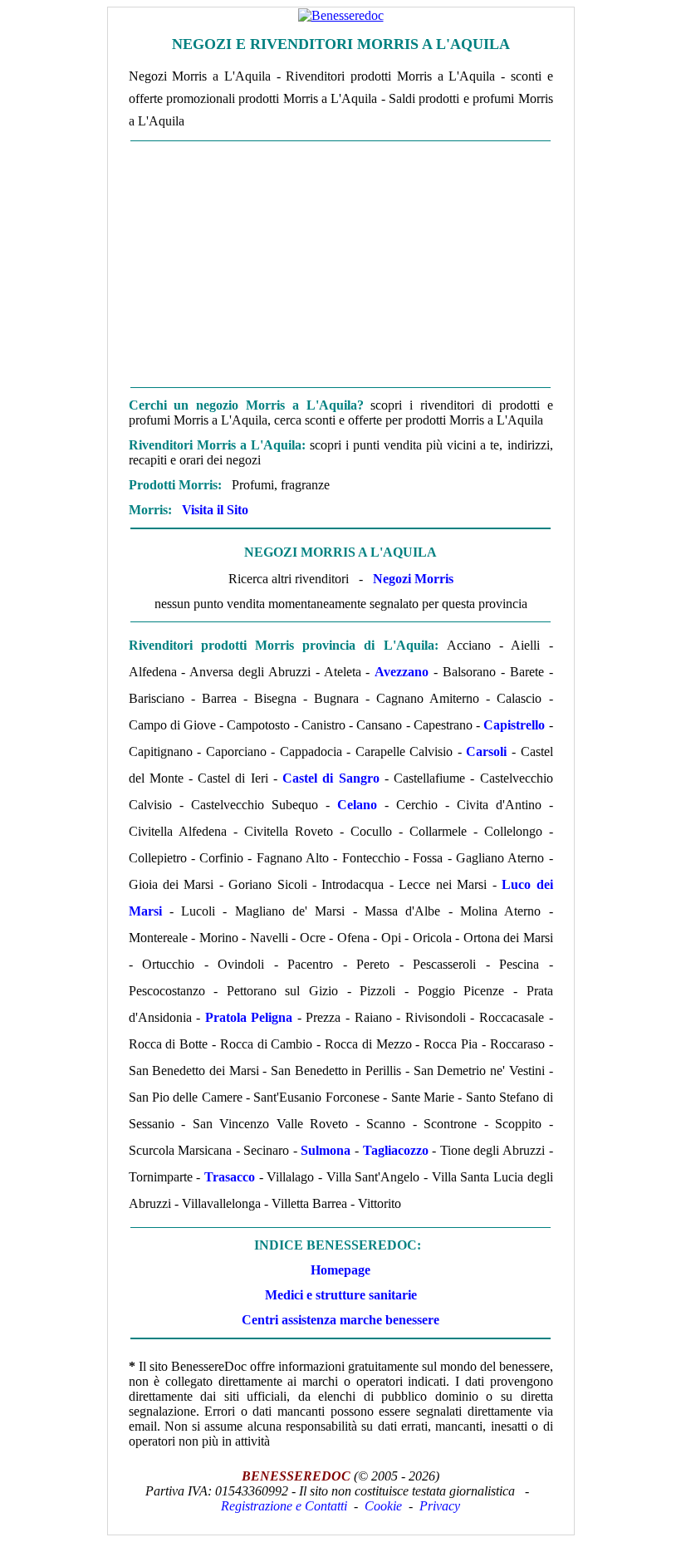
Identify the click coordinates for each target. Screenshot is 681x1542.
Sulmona (325, 1150)
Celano (357, 805)
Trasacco (229, 1177)
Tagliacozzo (396, 1150)
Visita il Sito (215, 510)
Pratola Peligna (249, 1017)
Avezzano (402, 672)
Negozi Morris (413, 579)
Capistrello (514, 725)
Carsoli (486, 751)
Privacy (439, 1506)
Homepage (340, 1270)
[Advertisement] (341, 264)
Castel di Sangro (330, 778)
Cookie (383, 1506)
